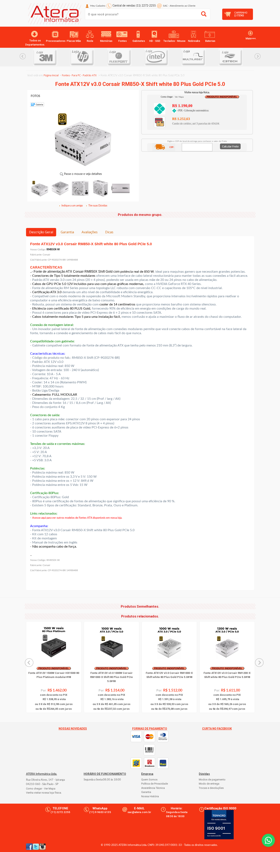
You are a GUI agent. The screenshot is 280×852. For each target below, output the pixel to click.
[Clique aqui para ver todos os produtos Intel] (131, 57)
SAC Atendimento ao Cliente (179, 6)
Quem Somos (149, 779)
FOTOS (35, 96)
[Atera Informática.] (53, 14)
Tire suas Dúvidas (97, 205)
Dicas (109, 232)
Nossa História (150, 796)
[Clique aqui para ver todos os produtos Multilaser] (169, 57)
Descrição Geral (41, 232)
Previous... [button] (23, 56)
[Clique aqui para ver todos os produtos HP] (57, 57)
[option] (57, 57)
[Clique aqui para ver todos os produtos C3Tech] (206, 57)
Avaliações (90, 232)
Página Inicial (51, 75)
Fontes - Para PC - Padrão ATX (79, 75)
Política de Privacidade (154, 783)
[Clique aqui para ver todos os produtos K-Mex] (243, 57)
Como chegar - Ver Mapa (40, 788)
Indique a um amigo (72, 205)
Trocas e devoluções (211, 787)
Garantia (67, 232)
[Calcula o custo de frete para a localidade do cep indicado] (230, 146)
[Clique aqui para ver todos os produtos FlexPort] (94, 57)
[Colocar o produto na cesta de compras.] (159, 108)
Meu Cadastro (97, 6)
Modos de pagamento (212, 779)
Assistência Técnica (153, 787)
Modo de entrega (209, 783)
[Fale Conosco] (268, 840)
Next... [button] (258, 56)
